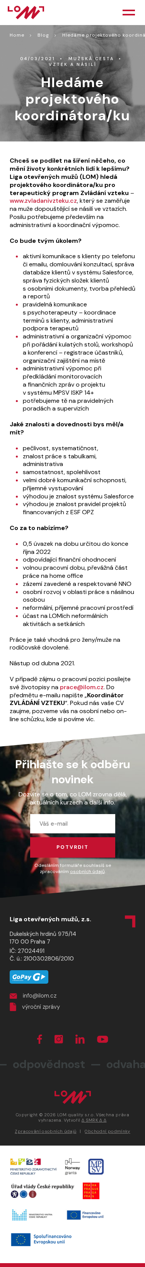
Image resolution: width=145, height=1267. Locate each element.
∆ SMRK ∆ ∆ (94, 1120)
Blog (43, 35)
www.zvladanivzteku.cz (43, 201)
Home (17, 35)
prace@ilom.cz (82, 687)
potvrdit (72, 847)
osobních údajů (87, 871)
